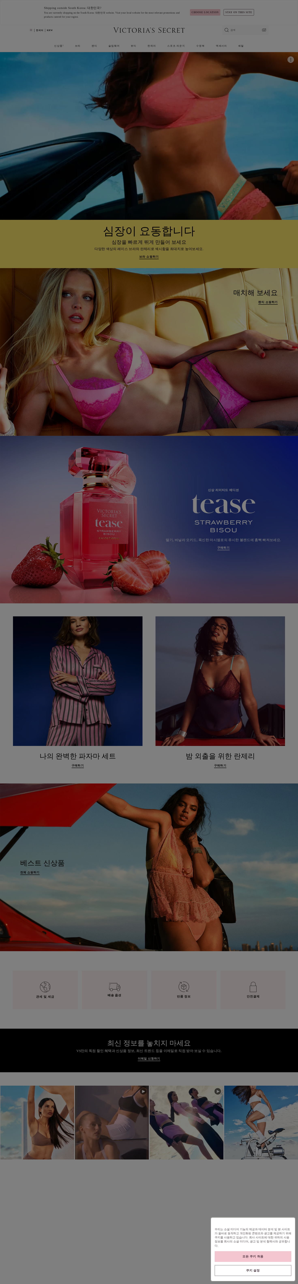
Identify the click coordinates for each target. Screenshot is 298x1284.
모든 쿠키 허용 (253, 1256)
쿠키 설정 (253, 1270)
